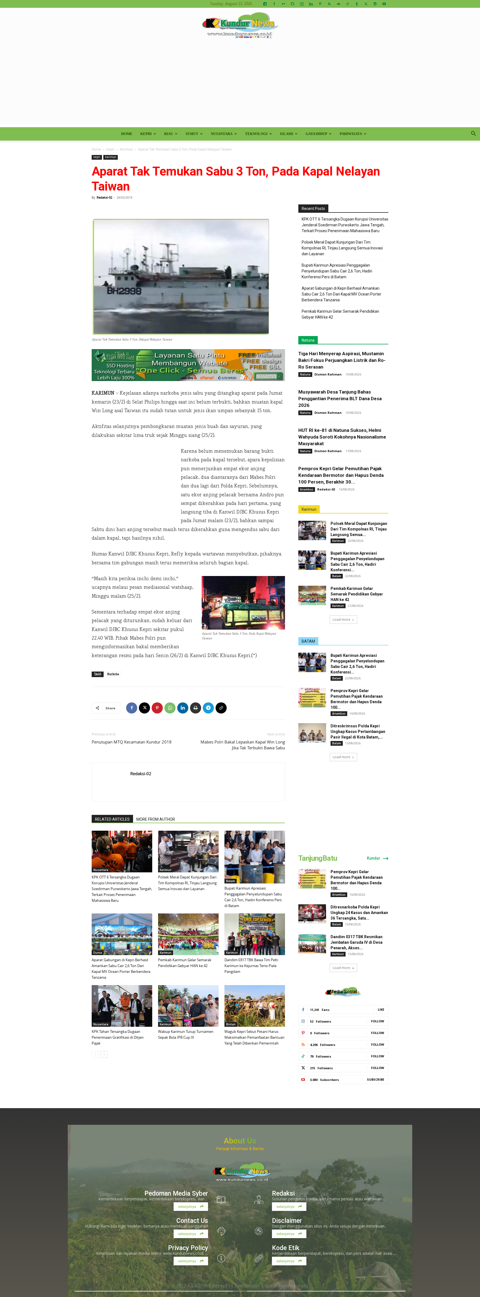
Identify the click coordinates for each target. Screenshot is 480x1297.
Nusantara (221, 134)
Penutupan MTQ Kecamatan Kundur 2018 (132, 742)
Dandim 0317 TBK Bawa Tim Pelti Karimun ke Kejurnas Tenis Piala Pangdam (251, 965)
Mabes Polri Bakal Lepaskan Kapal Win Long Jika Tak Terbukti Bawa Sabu (243, 744)
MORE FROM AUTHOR (155, 819)
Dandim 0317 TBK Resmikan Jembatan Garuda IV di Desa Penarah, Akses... (356, 942)
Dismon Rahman (328, 374)
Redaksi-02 (104, 197)
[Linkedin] (311, 4)
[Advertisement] (240, 85)
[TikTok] (347, 4)
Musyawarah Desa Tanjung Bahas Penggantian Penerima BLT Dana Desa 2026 (340, 398)
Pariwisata (351, 134)
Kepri (146, 134)
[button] (473, 134)
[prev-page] (95, 1054)
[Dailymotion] (265, 4)
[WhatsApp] (170, 707)
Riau (168, 134)
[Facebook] (274, 4)
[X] (366, 4)
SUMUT (192, 134)
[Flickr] (283, 4)
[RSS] (329, 4)
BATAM (308, 641)
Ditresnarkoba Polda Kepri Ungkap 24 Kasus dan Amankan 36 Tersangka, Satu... (359, 912)
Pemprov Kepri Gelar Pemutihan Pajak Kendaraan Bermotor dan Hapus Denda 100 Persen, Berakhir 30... (341, 475)
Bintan (231, 1024)
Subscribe (375, 1079)
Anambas (306, 489)
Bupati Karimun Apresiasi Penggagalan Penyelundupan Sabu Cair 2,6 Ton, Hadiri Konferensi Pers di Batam (337, 271)
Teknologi (256, 134)
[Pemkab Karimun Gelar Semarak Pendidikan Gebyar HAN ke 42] (188, 934)
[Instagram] (302, 4)
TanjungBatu (317, 858)
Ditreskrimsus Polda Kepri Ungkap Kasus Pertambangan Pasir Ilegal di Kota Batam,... (358, 731)
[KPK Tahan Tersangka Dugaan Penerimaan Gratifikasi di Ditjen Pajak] (122, 1006)
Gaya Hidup (316, 134)
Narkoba (113, 674)
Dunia (97, 953)
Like (381, 1009)
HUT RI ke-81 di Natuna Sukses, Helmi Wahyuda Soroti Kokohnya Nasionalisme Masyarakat (342, 436)
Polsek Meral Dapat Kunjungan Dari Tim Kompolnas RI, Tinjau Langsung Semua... (359, 529)
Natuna (308, 340)
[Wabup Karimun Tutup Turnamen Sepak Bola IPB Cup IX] (188, 1006)
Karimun (126, 149)
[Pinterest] (320, 4)
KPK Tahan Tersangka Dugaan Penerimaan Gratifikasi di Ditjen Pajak (118, 1037)
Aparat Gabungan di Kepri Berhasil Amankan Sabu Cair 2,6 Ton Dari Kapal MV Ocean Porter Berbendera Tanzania (341, 294)
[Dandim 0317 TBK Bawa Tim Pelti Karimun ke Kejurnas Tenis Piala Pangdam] (254, 934)
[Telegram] (208, 707)
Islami (286, 134)
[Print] (195, 707)
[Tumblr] (356, 4)
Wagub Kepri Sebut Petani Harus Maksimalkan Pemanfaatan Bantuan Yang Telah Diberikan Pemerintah (254, 1037)
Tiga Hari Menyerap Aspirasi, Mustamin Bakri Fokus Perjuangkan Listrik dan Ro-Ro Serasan (342, 360)
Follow (377, 1021)
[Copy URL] (221, 707)
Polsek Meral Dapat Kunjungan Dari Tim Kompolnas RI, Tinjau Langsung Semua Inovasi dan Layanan (187, 883)
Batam (230, 881)
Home (126, 134)
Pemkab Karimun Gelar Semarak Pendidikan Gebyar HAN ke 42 (340, 314)
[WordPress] (375, 4)
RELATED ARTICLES (112, 819)
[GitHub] (292, 4)
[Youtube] (384, 4)
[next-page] (104, 1054)
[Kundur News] (240, 26)
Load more (341, 619)
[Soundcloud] (338, 4)
